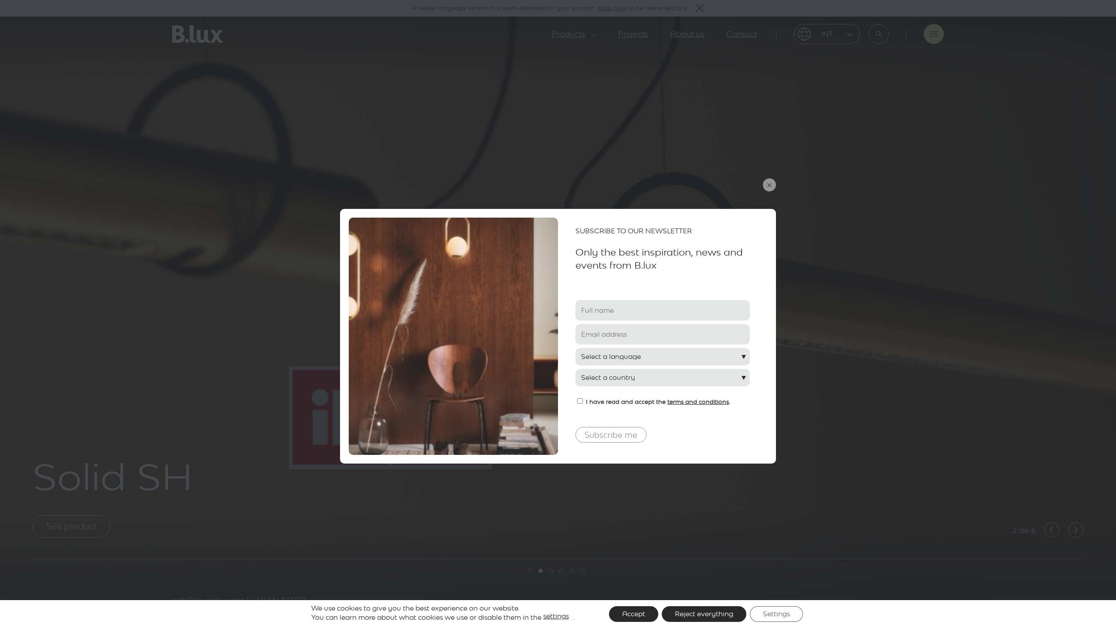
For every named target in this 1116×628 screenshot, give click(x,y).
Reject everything (704, 614)
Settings (776, 614)
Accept (633, 614)
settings (556, 616)
